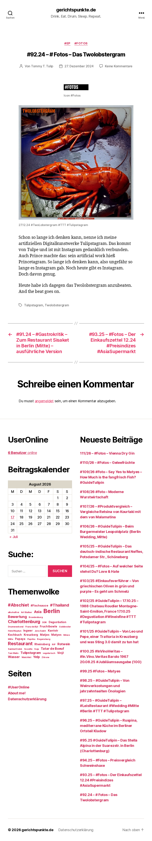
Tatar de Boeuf (52, 649)
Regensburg (43, 639)
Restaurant (20, 643)
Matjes (44, 634)
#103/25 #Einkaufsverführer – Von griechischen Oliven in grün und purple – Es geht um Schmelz (109, 586)
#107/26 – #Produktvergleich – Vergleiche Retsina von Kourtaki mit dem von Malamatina (110, 511)
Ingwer (28, 630)
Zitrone (45, 657)
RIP (53, 644)
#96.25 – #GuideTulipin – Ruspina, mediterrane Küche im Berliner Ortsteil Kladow (108, 725)
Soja (36, 649)
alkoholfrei (13, 612)
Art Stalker (26, 612)
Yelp (36, 657)
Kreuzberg (31, 634)
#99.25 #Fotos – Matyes (100, 671)
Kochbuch (15, 634)
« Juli (14, 537)
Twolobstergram (57, 305)
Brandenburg (36, 617)
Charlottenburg (24, 621)
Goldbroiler (65, 626)
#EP (67, 43)
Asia (38, 611)
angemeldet (44, 401)
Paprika (31, 639)
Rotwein (63, 644)
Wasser (14, 657)
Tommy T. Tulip (42, 66)
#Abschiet (18, 605)
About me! (17, 693)
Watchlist (26, 657)
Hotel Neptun (14, 631)
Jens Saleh (40, 631)
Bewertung (17, 616)
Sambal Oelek (15, 649)
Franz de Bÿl (31, 626)
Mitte (10, 639)
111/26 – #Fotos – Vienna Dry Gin (107, 453)
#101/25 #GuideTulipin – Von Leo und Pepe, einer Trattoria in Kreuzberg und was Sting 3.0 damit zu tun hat (111, 636)
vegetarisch (49, 653)
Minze (66, 635)
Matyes (56, 634)
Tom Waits (13, 653)
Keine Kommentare (118, 66)
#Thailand (59, 605)
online (22, 453)
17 (12, 517)
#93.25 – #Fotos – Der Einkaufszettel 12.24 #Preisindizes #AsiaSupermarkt (111, 780)
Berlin (51, 611)
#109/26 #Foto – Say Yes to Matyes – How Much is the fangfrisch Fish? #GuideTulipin (111, 477)
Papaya (20, 638)
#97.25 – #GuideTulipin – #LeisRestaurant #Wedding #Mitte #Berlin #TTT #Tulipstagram (109, 705)
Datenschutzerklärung (27, 699)
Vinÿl (60, 652)
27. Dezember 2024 (79, 66)
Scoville (28, 649)
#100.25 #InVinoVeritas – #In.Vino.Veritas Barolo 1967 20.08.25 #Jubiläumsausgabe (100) (110, 656)
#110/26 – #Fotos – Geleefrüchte (107, 462)
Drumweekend (15, 626)
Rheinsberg (42, 644)
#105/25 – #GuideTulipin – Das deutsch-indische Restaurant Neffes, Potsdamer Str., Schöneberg (111, 551)
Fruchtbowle (48, 626)
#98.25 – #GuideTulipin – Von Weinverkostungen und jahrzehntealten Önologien (104, 685)
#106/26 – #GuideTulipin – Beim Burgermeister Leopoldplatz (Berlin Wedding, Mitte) (110, 531)
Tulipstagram (33, 305)
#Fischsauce (39, 605)
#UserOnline (18, 687)
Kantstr (53, 630)
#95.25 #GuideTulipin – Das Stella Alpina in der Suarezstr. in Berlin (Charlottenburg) (108, 745)
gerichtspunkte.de (76, 10)
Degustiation (57, 622)
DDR (44, 622)
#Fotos (81, 43)
